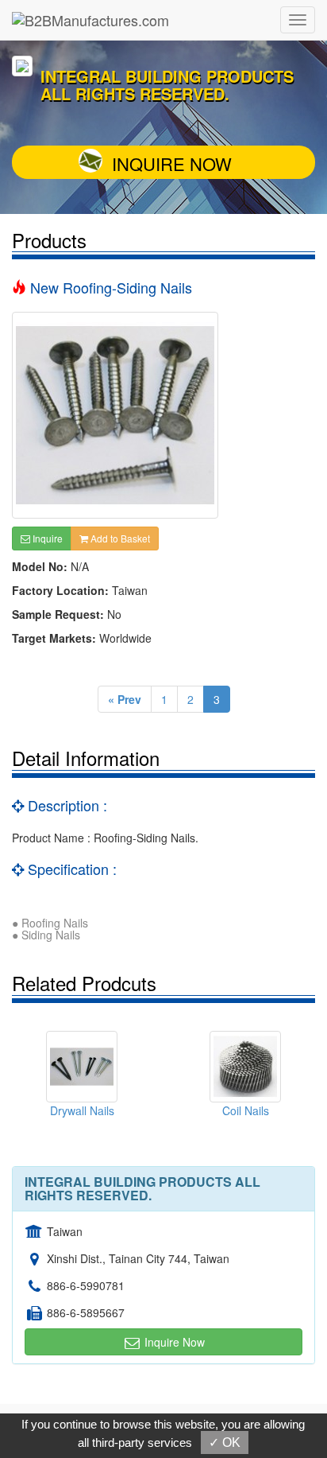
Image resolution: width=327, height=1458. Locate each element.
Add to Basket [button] (119, 538)
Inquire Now (172, 163)
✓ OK (224, 1442)
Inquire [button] (46, 538)
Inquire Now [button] (173, 1342)
